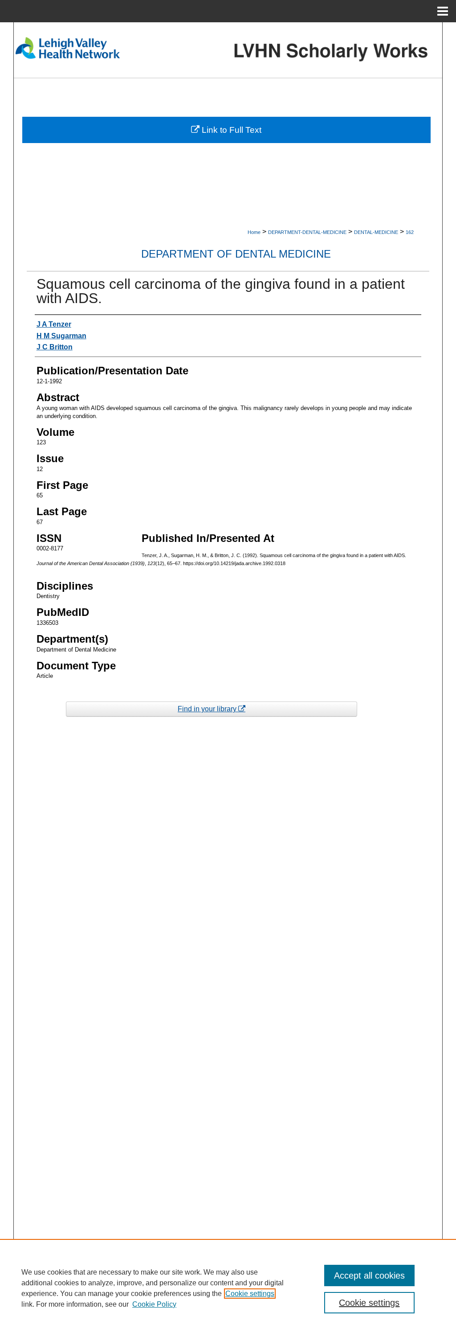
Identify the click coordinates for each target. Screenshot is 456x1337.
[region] (228, 1288)
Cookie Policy (154, 1304)
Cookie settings (249, 1293)
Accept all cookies (369, 1275)
